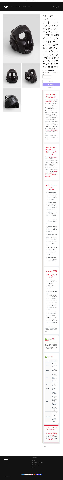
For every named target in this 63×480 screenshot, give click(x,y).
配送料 (45, 72)
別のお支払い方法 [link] (51, 87)
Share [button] (45, 446)
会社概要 (33, 460)
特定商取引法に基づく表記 (37, 462)
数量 (43, 74)
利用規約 (33, 466)
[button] (24, 7)
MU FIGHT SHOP (8, 476)
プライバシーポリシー (36, 464)
